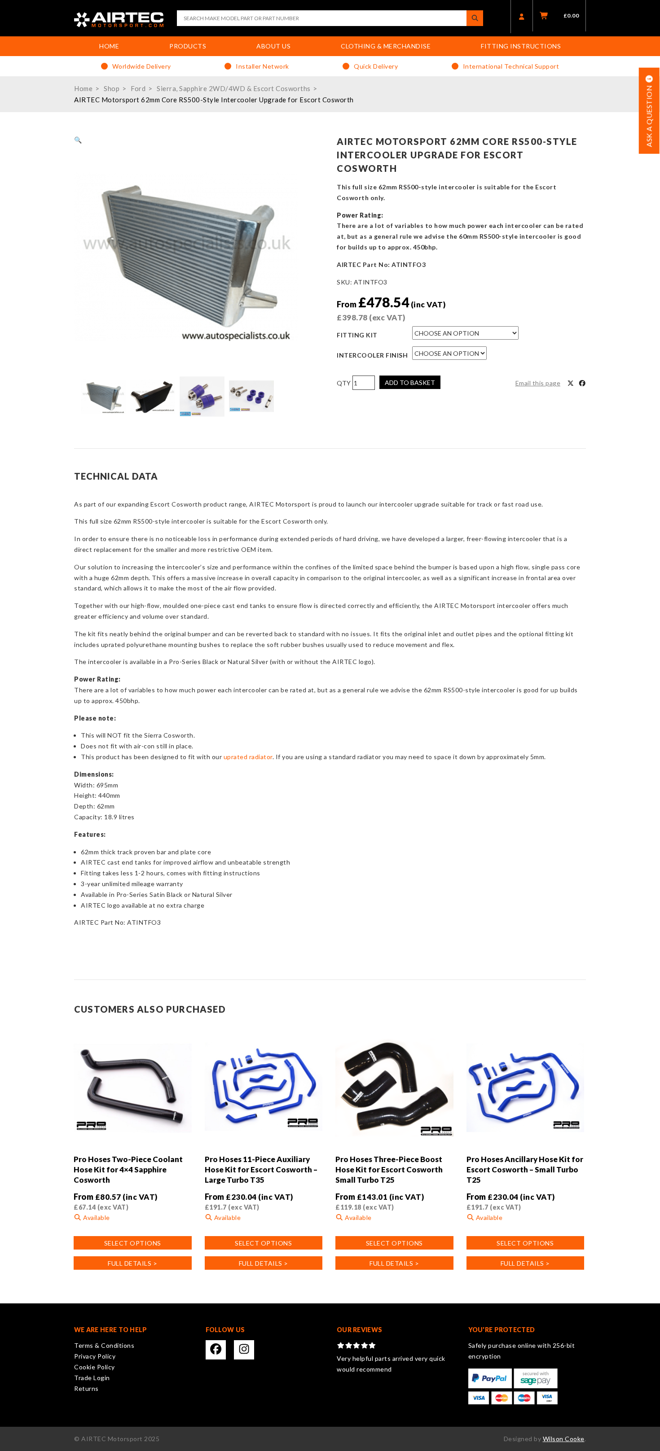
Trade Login (92, 1377)
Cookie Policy (94, 1367)
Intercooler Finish (372, 355)
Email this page (538, 383)
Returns (86, 1388)
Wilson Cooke (564, 1438)
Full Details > (132, 1263)
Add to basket (410, 382)
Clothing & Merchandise (386, 46)
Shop (111, 88)
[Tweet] (571, 383)
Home (109, 46)
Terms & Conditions (104, 1345)
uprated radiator (247, 756)
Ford (138, 88)
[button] (78, 140)
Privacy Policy (94, 1356)
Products (187, 46)
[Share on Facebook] (582, 383)
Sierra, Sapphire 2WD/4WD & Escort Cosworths (234, 88)
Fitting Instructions (521, 46)
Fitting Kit (357, 335)
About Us (273, 46)
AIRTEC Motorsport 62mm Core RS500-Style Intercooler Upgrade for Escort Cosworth (214, 100)
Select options (132, 1243)
